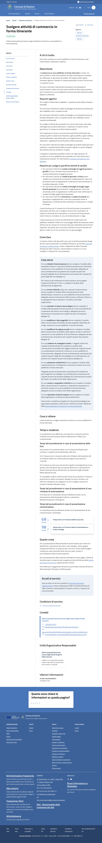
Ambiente (55, 731)
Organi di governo (11, 728)
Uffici (8, 734)
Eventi (77, 731)
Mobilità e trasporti (57, 757)
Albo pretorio (12, 788)
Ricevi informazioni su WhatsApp (77, 785)
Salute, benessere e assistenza (61, 760)
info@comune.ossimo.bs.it (47, 794)
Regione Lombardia (12, 2)
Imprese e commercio (25, 20)
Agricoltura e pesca (57, 728)
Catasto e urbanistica (58, 742)
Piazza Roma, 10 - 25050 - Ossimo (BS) (52, 779)
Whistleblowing (13, 816)
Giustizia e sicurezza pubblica (60, 751)
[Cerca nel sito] (93, 8)
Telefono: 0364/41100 (46, 782)
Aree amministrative (12, 731)
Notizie (31, 728)
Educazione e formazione (59, 748)
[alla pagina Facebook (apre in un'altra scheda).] (76, 7)
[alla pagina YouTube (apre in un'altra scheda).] (79, 7)
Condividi (80, 25)
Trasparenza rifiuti (14, 801)
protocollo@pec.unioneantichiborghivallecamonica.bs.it (66, 635)
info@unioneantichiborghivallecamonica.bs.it (61, 627)
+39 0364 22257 (50, 624)
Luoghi (77, 728)
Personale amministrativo (14, 739)
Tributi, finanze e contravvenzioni (62, 763)
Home (8, 20)
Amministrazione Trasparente (20, 775)
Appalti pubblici (56, 737)
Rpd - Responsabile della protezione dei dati (48, 806)
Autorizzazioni (56, 739)
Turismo (54, 765)
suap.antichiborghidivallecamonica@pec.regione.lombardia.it (64, 632)
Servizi (14, 20)
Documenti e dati (11, 742)
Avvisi (31, 731)
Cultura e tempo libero (58, 745)
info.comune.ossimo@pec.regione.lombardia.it (51, 800)
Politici (8, 737)
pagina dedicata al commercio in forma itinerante (63, 406)
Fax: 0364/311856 (44, 785)
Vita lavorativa (56, 768)
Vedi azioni (90, 25)
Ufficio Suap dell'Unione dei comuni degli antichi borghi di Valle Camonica (63, 619)
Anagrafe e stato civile (58, 734)
